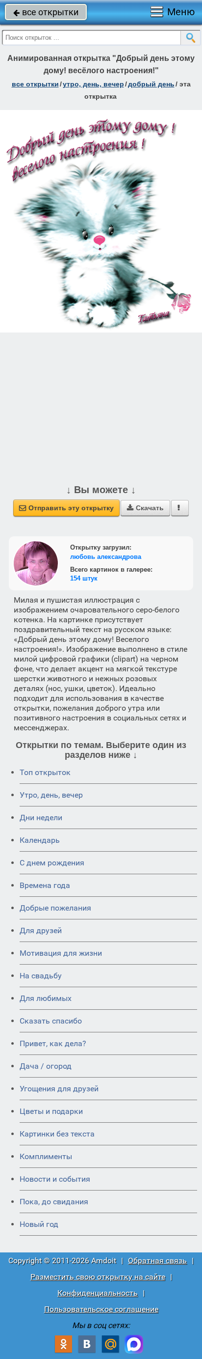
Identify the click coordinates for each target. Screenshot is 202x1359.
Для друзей (41, 930)
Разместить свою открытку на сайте (97, 1276)
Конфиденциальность (97, 1293)
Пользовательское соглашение (101, 1309)
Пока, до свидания (54, 1201)
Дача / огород (46, 1066)
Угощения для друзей (59, 1088)
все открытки (45, 12)
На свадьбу (41, 975)
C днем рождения (52, 862)
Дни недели (41, 817)
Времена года (45, 885)
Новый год (39, 1224)
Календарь (40, 840)
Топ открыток (45, 772)
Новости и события (55, 1179)
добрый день (151, 84)
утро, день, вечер (93, 84)
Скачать (145, 508)
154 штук (84, 578)
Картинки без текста (57, 1133)
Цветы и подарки (51, 1111)
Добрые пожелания (55, 908)
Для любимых (46, 998)
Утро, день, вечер (51, 795)
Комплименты (46, 1156)
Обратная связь (157, 1260)
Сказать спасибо (51, 1021)
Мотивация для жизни (61, 953)
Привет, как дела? (53, 1043)
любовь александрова (105, 556)
